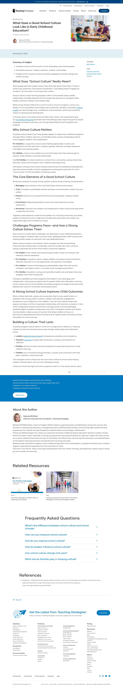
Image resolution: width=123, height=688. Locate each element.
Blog (88, 635)
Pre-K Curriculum (42, 635)
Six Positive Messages (25, 120)
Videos (89, 644)
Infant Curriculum (42, 628)
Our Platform (16, 648)
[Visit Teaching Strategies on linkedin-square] (109, 676)
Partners (89, 662)
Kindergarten (16, 629)
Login (107, 5)
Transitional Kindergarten (20, 631)
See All (18, 600)
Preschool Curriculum (43, 633)
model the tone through (33, 336)
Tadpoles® (66, 655)
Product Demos (91, 633)
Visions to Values (91, 660)
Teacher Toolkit (91, 642)
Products (52, 11)
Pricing (75, 11)
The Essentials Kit (68, 649)
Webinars (89, 631)
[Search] (57, 5)
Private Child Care (18, 639)
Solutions (42, 11)
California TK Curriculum (44, 639)
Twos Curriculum (42, 631)
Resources (92, 11)
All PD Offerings (67, 632)
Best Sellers (66, 660)
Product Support (89, 5)
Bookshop (100, 5)
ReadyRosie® (66, 628)
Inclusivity (89, 666)
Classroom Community (93, 71)
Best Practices (91, 64)
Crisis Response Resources (94, 649)
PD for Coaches (67, 636)
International (78, 5)
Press (88, 668)
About (83, 11)
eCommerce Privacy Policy (65, 684)
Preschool (15, 628)
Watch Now (20, 395)
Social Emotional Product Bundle (47, 648)
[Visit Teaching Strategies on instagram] (103, 676)
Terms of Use (44, 684)
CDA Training (66, 638)
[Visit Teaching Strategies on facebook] (100, 676)
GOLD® (40, 659)
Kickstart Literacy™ (43, 652)
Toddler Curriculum (43, 629)
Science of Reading (18, 641)
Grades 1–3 (16, 633)
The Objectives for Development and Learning (97, 639)
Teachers (89, 76)
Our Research (91, 637)
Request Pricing (91, 626)
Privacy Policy (53, 684)
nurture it (28, 340)
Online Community (92, 646)
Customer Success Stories (20, 655)
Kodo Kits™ (66, 651)
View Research (80, 1)
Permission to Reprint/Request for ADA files (98, 684)
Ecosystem (17, 646)
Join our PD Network (92, 648)
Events (89, 664)
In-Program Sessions (68, 640)
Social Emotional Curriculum (45, 646)
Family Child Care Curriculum (46, 641)
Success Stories (65, 11)
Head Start (16, 635)
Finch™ (39, 661)
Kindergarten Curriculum (44, 637)
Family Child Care (18, 637)
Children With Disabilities (19, 643)
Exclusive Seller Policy (79, 684)
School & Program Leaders (94, 73)
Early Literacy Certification (70, 642)
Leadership (90, 659)
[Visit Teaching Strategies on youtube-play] (106, 676)
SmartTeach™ (16, 650)
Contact (104, 11)
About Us (89, 657)
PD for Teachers (67, 634)
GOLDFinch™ (41, 657)
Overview (65, 647)
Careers (89, 670)
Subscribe (103, 613)
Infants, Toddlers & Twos (19, 626)
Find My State (67, 5)
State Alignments (92, 651)
